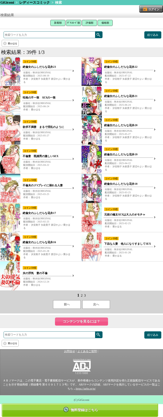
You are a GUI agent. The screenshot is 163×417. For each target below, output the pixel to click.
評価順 (89, 22)
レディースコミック (34, 2)
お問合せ (69, 351)
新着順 (58, 22)
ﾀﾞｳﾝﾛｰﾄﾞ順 (73, 22)
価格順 (105, 22)
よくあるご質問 (87, 351)
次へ (96, 304)
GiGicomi (7, 2)
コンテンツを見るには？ (81, 321)
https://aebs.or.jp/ (86, 388)
